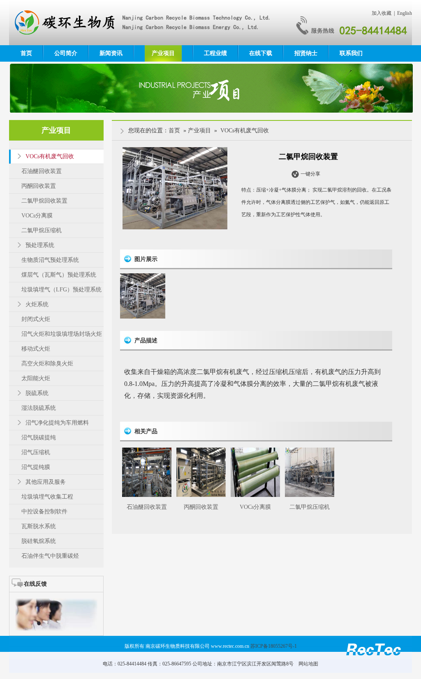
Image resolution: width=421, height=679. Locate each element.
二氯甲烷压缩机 (309, 507)
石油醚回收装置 (147, 507)
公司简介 (65, 53)
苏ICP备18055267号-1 (273, 646)
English (404, 13)
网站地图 (308, 664)
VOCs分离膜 (255, 507)
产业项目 (163, 53)
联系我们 (351, 53)
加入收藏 (381, 13)
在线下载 (260, 53)
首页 (26, 53)
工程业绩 (215, 53)
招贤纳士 (305, 53)
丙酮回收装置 (201, 507)
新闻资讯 (111, 53)
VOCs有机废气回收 (244, 130)
